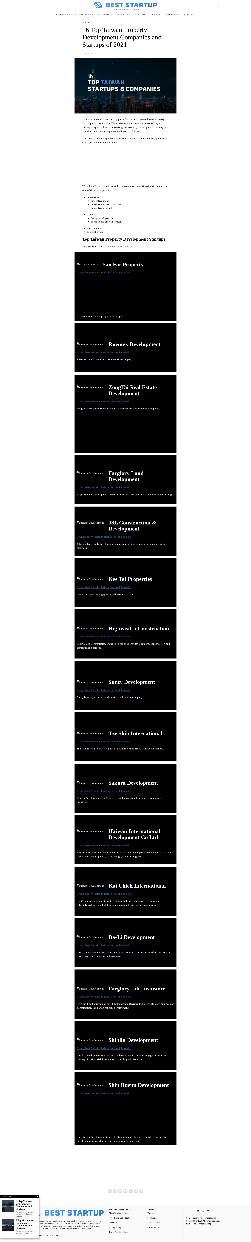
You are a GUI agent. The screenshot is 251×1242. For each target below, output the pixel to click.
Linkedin (126, 272)
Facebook (115, 272)
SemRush (127, 246)
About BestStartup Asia (119, 1213)
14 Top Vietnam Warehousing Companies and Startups (24, 1205)
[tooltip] (110, 1191)
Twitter (105, 272)
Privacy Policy (115, 1227)
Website (95, 272)
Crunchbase (110, 246)
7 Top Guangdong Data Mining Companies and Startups (25, 1224)
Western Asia (153, 1227)
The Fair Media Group (202, 1224)
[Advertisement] (125, 166)
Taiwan (85, 22)
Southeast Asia (153, 1222)
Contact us (113, 1222)
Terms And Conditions (118, 1232)
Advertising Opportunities (120, 1218)
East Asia (151, 1213)
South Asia (151, 1218)
